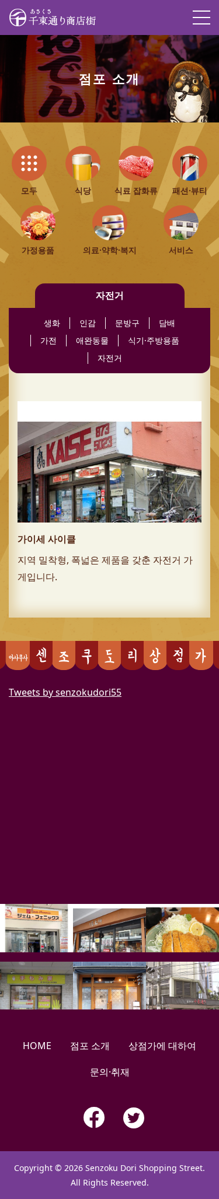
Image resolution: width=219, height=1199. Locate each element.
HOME (37, 1045)
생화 (52, 322)
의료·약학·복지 (110, 249)
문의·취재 (110, 1071)
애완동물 (92, 340)
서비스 (181, 249)
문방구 (127, 322)
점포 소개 (90, 1045)
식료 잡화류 (136, 190)
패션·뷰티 (189, 190)
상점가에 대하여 (162, 1045)
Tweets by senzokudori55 (65, 692)
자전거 (110, 357)
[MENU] (201, 17)
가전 (48, 340)
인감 (87, 322)
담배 (167, 322)
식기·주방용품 (153, 340)
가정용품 (38, 249)
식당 (83, 190)
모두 (29, 190)
